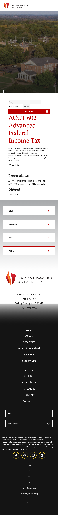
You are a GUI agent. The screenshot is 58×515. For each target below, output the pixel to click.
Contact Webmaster (29, 488)
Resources (29, 354)
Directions (29, 389)
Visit (11, 237)
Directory (29, 395)
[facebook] (42, 455)
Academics (29, 342)
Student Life (29, 361)
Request (13, 224)
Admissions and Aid (29, 348)
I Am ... (10, 413)
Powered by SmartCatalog (29, 494)
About (29, 336)
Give (11, 210)
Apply (11, 250)
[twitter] (16, 455)
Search (26, 106)
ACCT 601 (12, 184)
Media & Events (13, 424)
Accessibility (29, 382)
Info (29, 471)
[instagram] (33, 455)
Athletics (29, 376)
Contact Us (29, 401)
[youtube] (24, 455)
